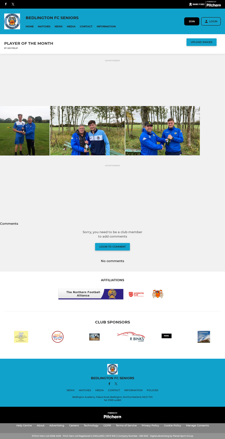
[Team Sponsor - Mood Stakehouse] (167, 337)
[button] (30, 26)
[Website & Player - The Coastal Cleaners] (204, 337)
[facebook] (5, 4)
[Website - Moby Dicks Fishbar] (58, 337)
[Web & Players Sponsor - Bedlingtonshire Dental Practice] (21, 337)
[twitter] (13, 4)
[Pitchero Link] (214, 6)
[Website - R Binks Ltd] (131, 337)
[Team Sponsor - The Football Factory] (94, 337)
